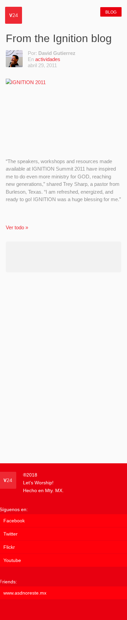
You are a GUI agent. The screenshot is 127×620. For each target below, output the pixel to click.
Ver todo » (17, 227)
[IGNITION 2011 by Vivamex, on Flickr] (63, 114)
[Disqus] (63, 367)
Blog (111, 12)
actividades (47, 59)
